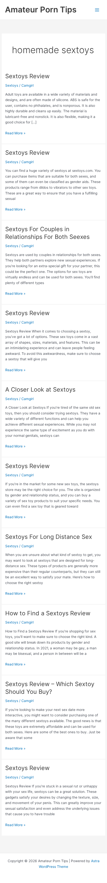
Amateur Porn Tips (41, 9)
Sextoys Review (27, 76)
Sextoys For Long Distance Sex (48, 536)
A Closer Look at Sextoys (40, 389)
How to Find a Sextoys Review (47, 613)
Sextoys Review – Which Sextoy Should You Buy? (49, 687)
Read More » (15, 133)
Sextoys (11, 85)
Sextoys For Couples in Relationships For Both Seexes (47, 232)
